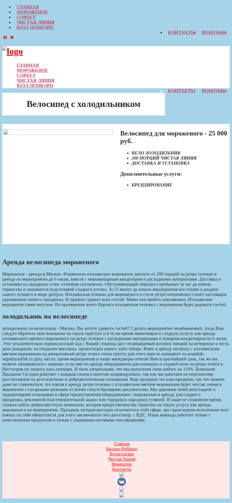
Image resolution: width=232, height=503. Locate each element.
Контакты (182, 32)
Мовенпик (121, 464)
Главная (28, 7)
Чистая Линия (121, 459)
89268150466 (214, 32)
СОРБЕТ (26, 17)
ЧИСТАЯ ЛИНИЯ (36, 22)
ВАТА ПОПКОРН (35, 27)
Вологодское (121, 454)
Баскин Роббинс (122, 448)
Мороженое (32, 12)
